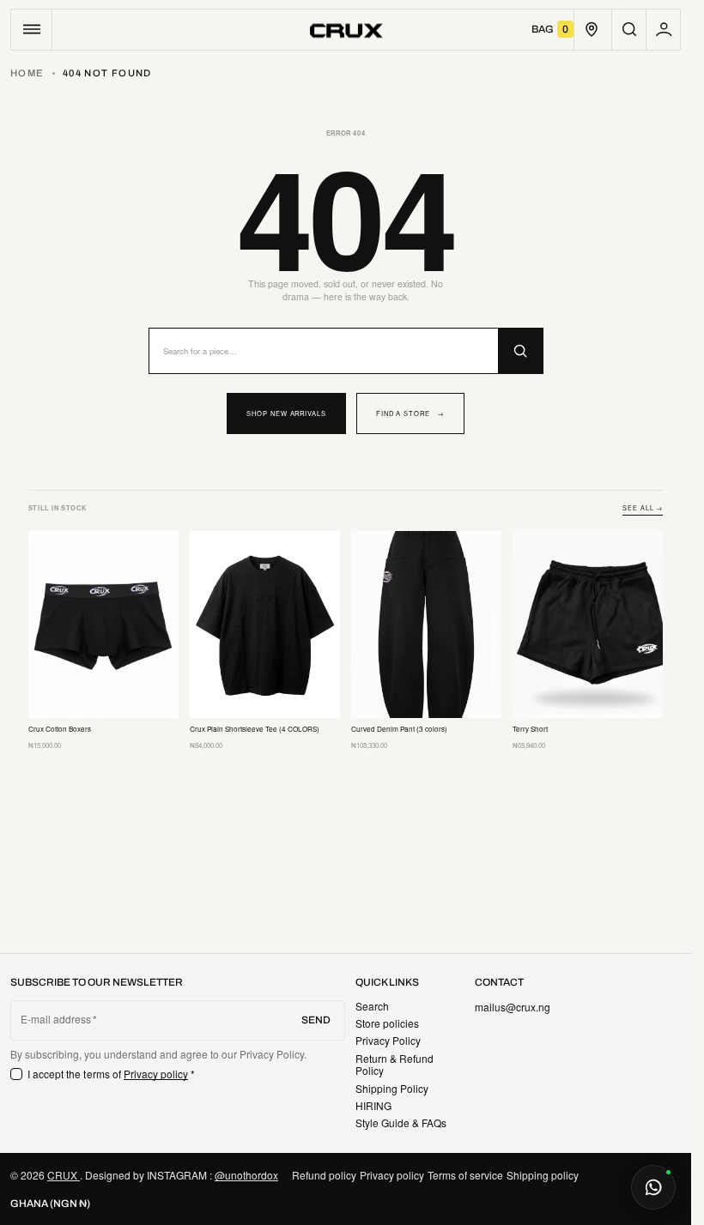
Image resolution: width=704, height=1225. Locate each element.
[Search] (520, 351)
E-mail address (56, 1019)
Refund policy (324, 1175)
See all (642, 508)
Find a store (410, 413)
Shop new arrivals (286, 413)
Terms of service (465, 1175)
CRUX (63, 1175)
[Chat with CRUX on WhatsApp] (653, 1187)
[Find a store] (591, 29)
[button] (31, 29)
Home (27, 73)
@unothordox (246, 1175)
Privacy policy (156, 1073)
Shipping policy (543, 1175)
